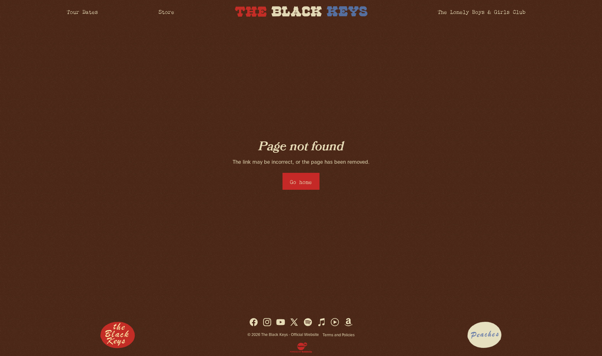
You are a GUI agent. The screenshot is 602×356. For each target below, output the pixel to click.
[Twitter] (294, 322)
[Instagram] (267, 322)
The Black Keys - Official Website (290, 334)
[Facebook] (254, 322)
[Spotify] (308, 322)
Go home (301, 181)
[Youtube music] (335, 322)
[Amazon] (348, 322)
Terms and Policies (339, 334)
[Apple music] (321, 322)
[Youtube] (281, 322)
